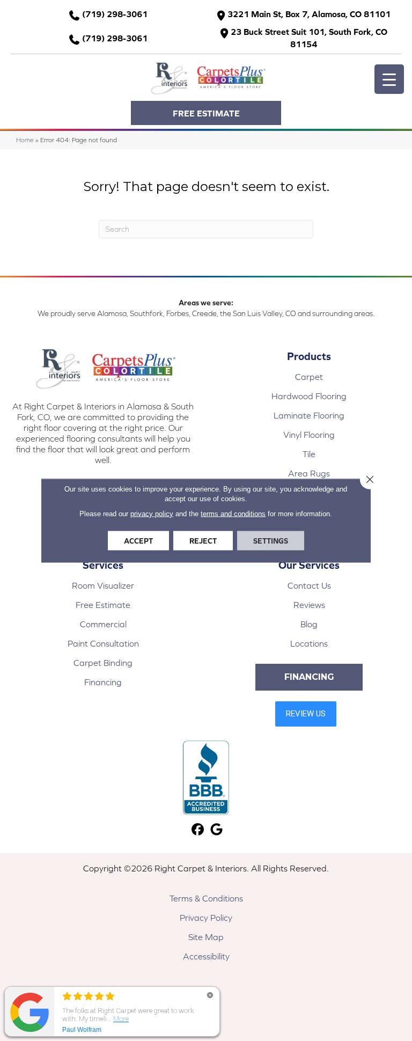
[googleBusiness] (216, 830)
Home (25, 139)
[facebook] (197, 830)
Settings (270, 541)
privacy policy (151, 514)
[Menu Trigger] (389, 79)
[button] (206, 113)
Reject (203, 541)
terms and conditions (233, 514)
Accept (138, 541)
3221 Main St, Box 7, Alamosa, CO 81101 (309, 14)
